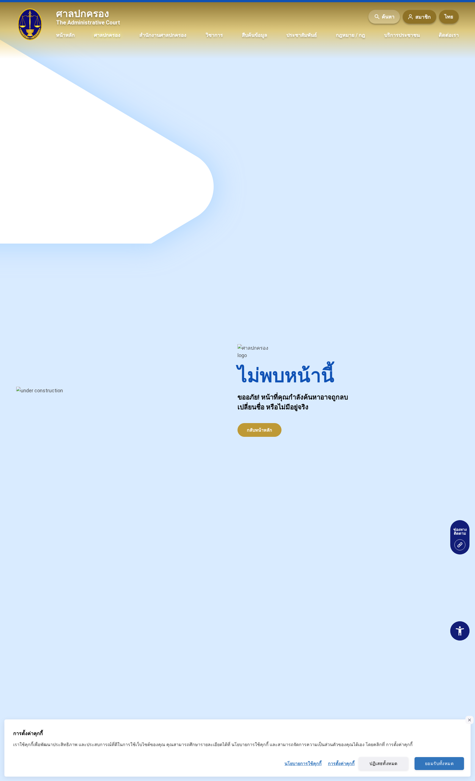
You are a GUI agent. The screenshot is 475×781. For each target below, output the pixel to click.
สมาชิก (423, 17)
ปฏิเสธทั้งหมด (383, 763)
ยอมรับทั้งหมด (439, 763)
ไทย (448, 17)
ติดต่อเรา (449, 35)
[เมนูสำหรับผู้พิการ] (460, 631)
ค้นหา (388, 17)
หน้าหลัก (65, 35)
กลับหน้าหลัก (259, 430)
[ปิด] (469, 720)
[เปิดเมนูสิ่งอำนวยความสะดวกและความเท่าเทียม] (460, 544)
